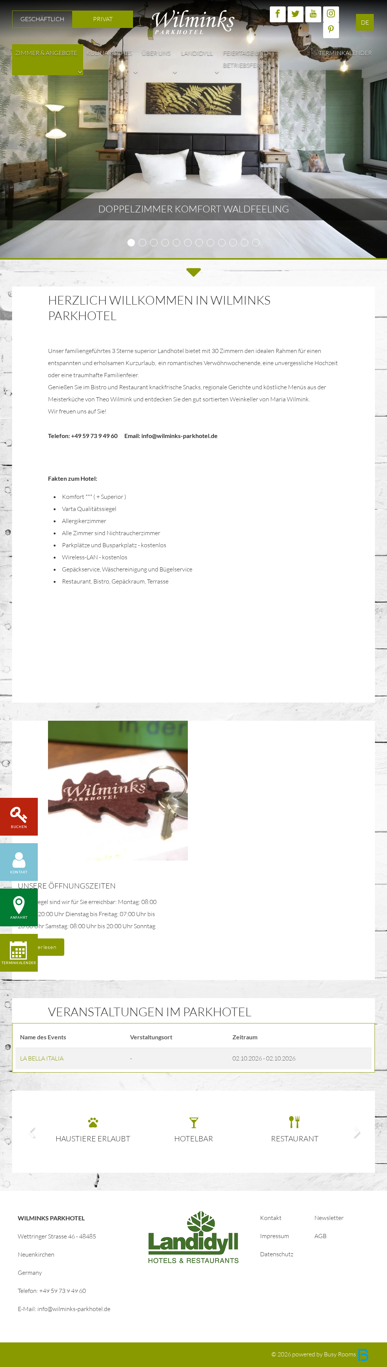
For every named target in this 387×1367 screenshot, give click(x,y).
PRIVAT (103, 19)
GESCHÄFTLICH (42, 19)
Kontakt (271, 1218)
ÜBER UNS (156, 53)
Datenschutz (276, 1254)
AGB (320, 1236)
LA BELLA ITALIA (41, 1058)
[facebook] (278, 14)
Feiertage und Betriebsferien (246, 59)
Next (356, 1132)
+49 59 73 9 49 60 (62, 1291)
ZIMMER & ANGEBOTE (46, 53)
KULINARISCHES (109, 53)
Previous (31, 1132)
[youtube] (313, 14)
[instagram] (331, 14)
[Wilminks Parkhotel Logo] (193, 21)
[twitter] (295, 14)
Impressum (274, 1236)
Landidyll (197, 53)
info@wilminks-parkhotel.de (73, 1309)
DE (365, 22)
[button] (80, 72)
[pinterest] (331, 30)
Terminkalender (345, 53)
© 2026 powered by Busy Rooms (314, 1354)
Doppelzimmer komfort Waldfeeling (193, 209)
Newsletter (329, 1218)
